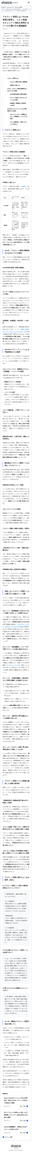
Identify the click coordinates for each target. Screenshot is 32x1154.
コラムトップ (10, 7)
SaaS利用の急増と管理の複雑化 (18, 94)
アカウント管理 (18, 7)
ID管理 (23, 186)
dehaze (29, 3)
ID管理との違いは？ (15, 85)
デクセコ (3, 7)
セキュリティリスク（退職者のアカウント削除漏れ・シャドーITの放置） (18, 116)
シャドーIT (15, 665)
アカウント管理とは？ (13, 78)
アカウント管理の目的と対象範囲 (18, 81)
